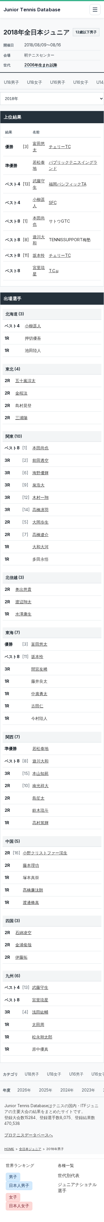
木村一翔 (40, 497)
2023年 (88, 1090)
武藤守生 (40, 987)
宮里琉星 (40, 999)
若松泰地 (40, 748)
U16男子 (57, 82)
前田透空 (40, 460)
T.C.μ (53, 270)
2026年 (24, 1090)
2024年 (67, 1090)
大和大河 (40, 546)
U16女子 (80, 82)
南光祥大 (40, 785)
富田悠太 (39, 644)
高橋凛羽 (40, 509)
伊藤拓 (21, 957)
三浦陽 (21, 417)
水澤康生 (23, 613)
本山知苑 (40, 773)
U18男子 (11, 82)
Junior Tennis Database (31, 9)
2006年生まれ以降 (40, 65)
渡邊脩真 (31, 902)
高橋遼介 (40, 534)
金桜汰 (21, 393)
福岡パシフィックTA (67, 183)
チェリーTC (60, 146)
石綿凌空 (23, 932)
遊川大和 (40, 760)
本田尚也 (40, 447)
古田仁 (37, 705)
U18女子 (34, 82)
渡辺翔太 (23, 601)
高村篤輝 (40, 822)
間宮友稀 (39, 669)
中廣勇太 (39, 693)
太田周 (38, 1024)
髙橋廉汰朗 (33, 889)
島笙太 (38, 798)
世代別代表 (68, 1175)
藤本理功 (31, 865)
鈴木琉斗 (40, 810)
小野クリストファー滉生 (45, 852)
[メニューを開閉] (95, 9)
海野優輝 (40, 472)
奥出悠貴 (23, 589)
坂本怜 (39, 255)
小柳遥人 (33, 325)
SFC (53, 202)
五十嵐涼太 (25, 380)
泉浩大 (38, 484)
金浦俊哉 (23, 944)
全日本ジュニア (30, 1149)
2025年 (45, 1090)
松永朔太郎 (42, 1036)
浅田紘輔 (40, 1011)
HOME (9, 1149)
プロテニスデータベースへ (28, 1135)
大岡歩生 (40, 522)
